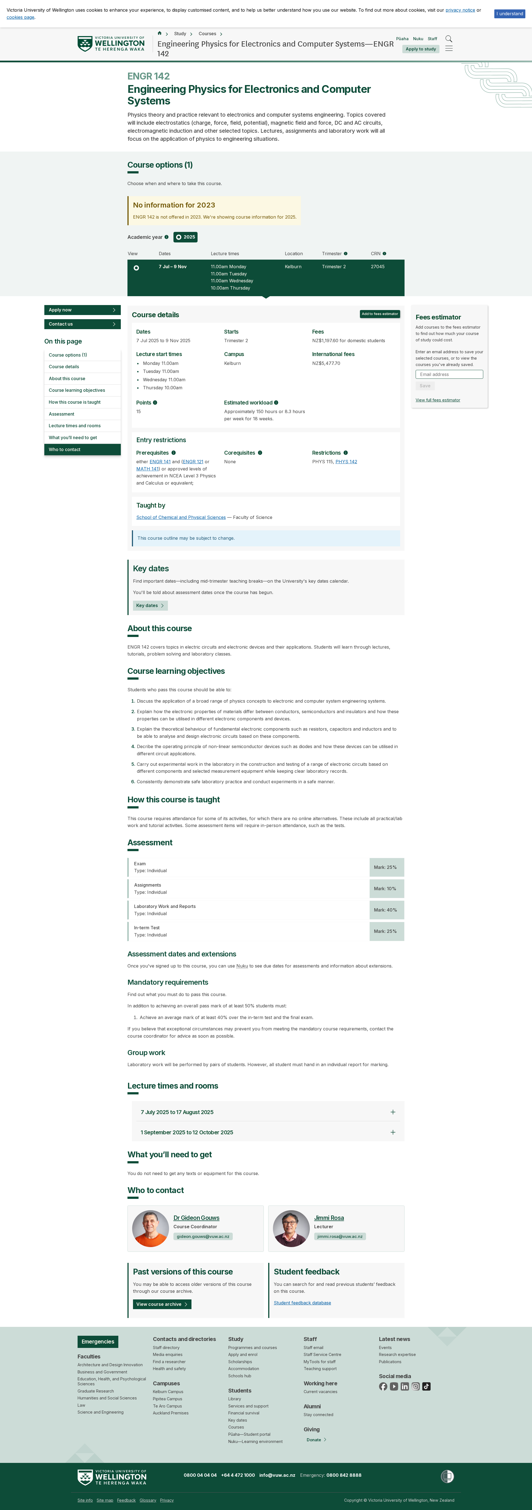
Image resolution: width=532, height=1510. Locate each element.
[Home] (159, 33)
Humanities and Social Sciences (107, 1398)
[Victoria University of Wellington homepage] (111, 44)
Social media (395, 1376)
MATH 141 (147, 469)
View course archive (158, 1304)
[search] (449, 39)
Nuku (418, 38)
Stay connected (318, 1414)
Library (234, 1398)
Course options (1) (68, 355)
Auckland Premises (171, 1413)
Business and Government (102, 1372)
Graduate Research (96, 1391)
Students (239, 1390)
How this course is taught (75, 402)
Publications (390, 1361)
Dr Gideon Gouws (196, 1217)
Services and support (248, 1406)
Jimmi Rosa (329, 1217)
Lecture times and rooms (75, 425)
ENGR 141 (160, 461)
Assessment (61, 414)
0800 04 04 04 (200, 1475)
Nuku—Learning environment (255, 1441)
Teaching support (320, 1368)
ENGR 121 (193, 461)
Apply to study (421, 49)
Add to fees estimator (380, 314)
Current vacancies (320, 1391)
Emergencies (98, 1341)
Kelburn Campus (168, 1391)
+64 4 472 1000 (238, 1475)
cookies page (20, 17)
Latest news (394, 1339)
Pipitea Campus (167, 1398)
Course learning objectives (77, 390)
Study (180, 33)
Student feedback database (302, 1303)
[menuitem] (85, 1500)
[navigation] (449, 48)
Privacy (167, 1500)
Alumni (312, 1406)
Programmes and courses (252, 1347)
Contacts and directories (184, 1339)
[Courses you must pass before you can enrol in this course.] (173, 452)
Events (385, 1347)
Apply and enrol (242, 1354)
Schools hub (239, 1375)
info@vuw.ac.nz (277, 1475)
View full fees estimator (438, 400)
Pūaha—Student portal (249, 1434)
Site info (85, 1500)
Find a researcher (169, 1361)
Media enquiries (168, 1354)
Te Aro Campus (167, 1406)
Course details (64, 366)
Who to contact (64, 449)
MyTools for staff (320, 1361)
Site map (105, 1500)
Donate (314, 1439)
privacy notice (460, 10)
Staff (432, 38)
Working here (320, 1383)
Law (81, 1405)
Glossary (148, 1500)
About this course (67, 378)
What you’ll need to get (73, 437)
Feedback (126, 1500)
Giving (312, 1429)
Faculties (89, 1356)
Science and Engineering (101, 1412)
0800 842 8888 (344, 1475)
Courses (207, 33)
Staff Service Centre (322, 1354)
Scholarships (240, 1361)
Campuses (166, 1383)
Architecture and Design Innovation (110, 1364)
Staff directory (166, 1347)
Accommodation (243, 1368)
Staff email (313, 1347)
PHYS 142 (346, 461)
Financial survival (243, 1413)
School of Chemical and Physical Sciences (181, 517)
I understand (510, 13)
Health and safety (169, 1368)
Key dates (147, 605)
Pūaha (402, 38)
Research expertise (397, 1354)
